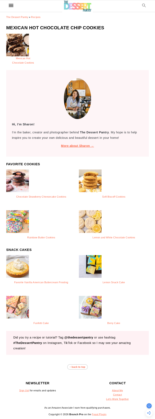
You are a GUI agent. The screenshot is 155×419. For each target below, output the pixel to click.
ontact (118, 394)
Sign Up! (24, 390)
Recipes (36, 17)
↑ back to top (77, 367)
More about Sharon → (77, 145)
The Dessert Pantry (17, 17)
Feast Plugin (99, 414)
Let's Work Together (117, 399)
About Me (117, 390)
